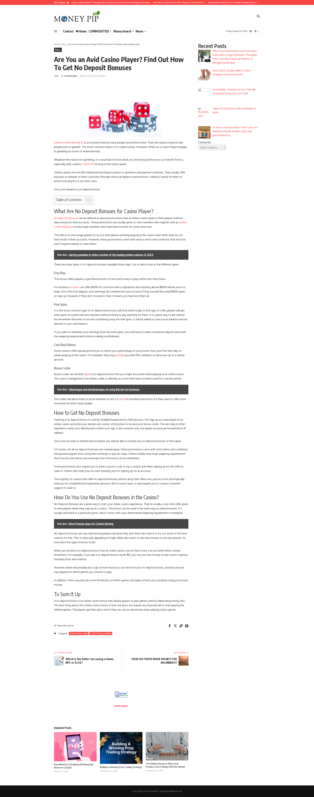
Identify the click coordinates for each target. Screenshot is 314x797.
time (122, 399)
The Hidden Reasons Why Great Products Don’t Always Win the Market (165, 765)
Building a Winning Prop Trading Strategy (121, 766)
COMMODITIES (99, 31)
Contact (68, 31)
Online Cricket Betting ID (69, 142)
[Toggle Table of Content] (87, 200)
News (139, 31)
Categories (204, 142)
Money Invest (122, 31)
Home (57, 44)
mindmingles (71, 75)
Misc (64, 44)
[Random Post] (250, 31)
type (86, 374)
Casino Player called (79, 633)
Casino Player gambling (100, 633)
